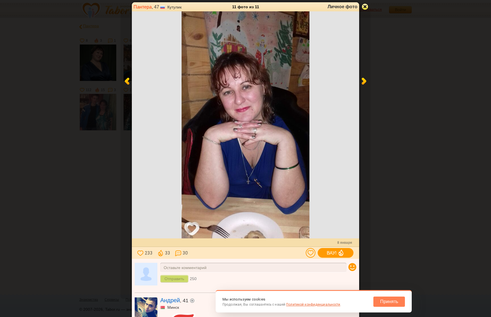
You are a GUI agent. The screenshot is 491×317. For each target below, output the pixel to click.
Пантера (143, 7)
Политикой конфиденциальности (313, 304)
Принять (389, 301)
